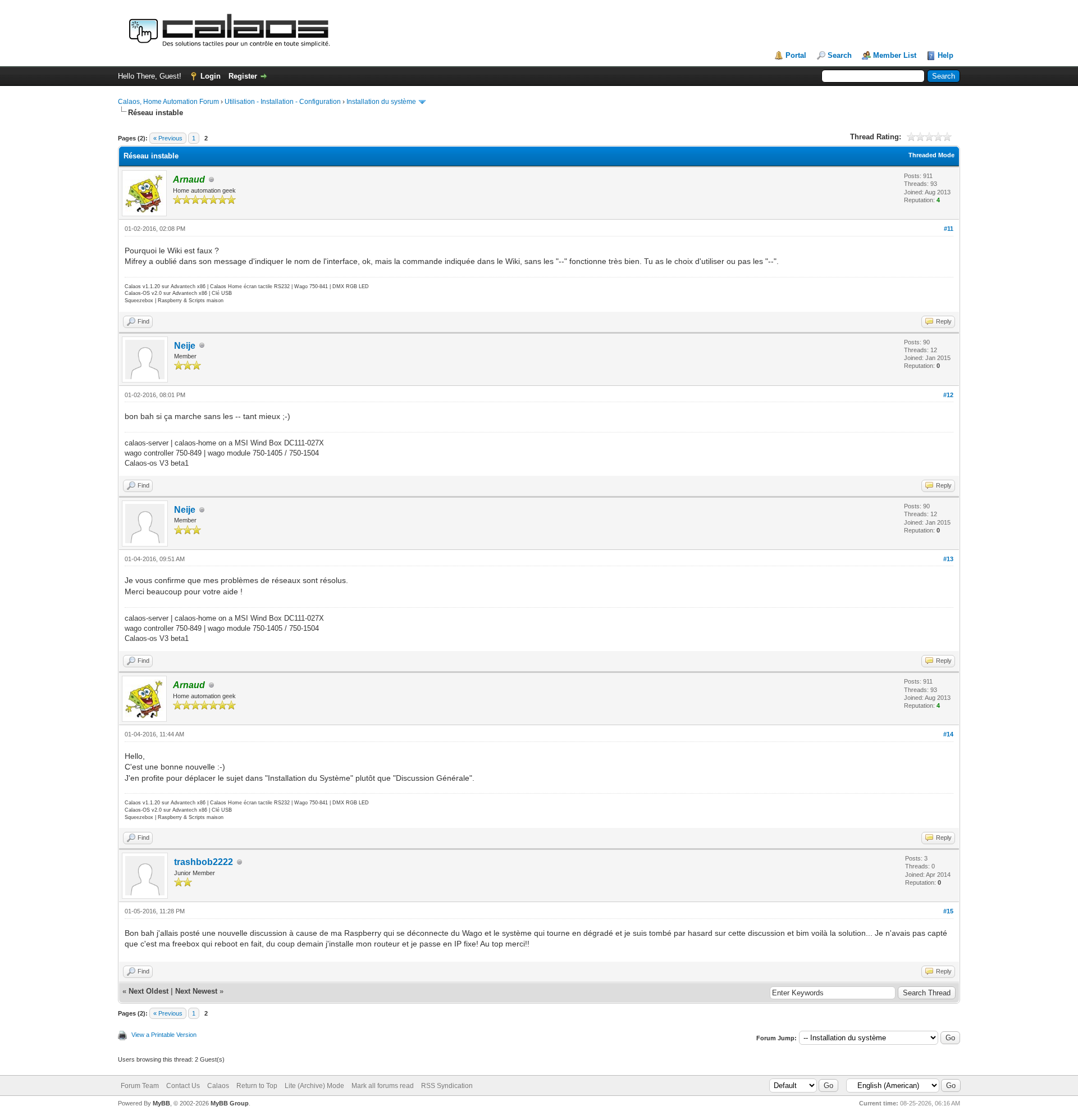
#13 (948, 559)
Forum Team (140, 1086)
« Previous (167, 138)
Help (945, 55)
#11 (948, 228)
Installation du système (381, 102)
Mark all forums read (382, 1086)
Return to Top (256, 1086)
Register (243, 76)
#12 (948, 395)
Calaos (218, 1086)
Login (210, 76)
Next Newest (196, 991)
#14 (948, 734)
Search (840, 55)
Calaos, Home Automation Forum (168, 102)
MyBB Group (230, 1103)
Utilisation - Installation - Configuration (283, 102)
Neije (184, 346)
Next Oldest (148, 991)
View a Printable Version (164, 1034)
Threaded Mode (931, 155)
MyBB (161, 1103)
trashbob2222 (203, 862)
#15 (948, 911)
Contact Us (183, 1086)
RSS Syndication (447, 1086)
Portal (795, 55)
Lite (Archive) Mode (314, 1086)
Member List (894, 55)
